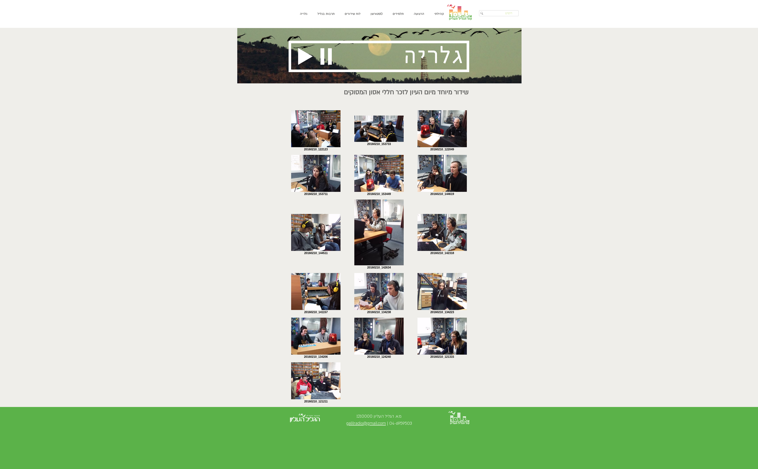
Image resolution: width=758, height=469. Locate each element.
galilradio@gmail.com (366, 423)
